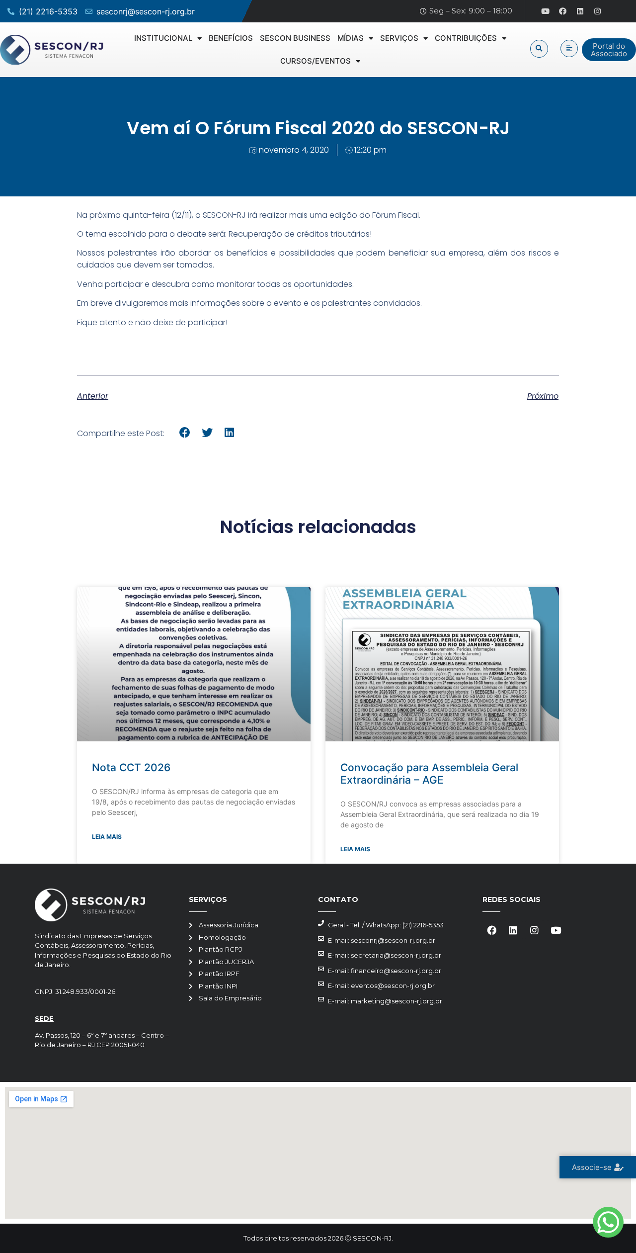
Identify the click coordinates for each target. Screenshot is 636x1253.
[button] (539, 49)
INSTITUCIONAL (163, 38)
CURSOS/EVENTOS (315, 61)
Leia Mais (107, 836)
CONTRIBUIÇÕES (466, 38)
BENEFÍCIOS (231, 38)
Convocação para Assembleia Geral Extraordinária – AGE (429, 773)
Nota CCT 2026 (131, 767)
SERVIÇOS (399, 38)
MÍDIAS (350, 38)
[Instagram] (597, 11)
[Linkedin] (580, 11)
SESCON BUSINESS (295, 38)
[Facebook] (563, 11)
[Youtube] (545, 11)
